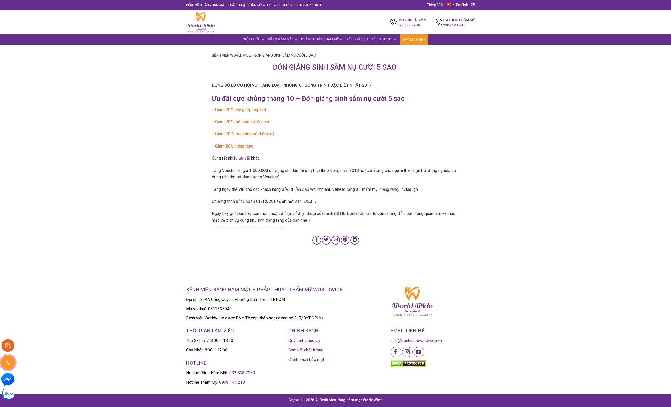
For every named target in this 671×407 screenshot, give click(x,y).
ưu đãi (244, 158)
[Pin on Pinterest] (345, 240)
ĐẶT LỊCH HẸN (414, 39)
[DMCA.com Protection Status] (408, 363)
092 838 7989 (408, 25)
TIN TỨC (386, 39)
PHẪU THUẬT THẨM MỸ (320, 39)
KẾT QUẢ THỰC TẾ (361, 39)
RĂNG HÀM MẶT (281, 39)
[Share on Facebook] (316, 240)
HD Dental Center (356, 213)
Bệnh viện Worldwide (231, 55)
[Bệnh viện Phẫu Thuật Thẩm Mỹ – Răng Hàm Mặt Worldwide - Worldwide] (210, 22)
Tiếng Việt (435, 5)
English (462, 5)
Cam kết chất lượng (305, 350)
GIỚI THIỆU (252, 39)
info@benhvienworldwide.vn (416, 340)
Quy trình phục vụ (304, 340)
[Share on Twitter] (326, 240)
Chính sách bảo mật (306, 359)
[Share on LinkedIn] (354, 240)
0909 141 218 (454, 25)
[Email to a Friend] (335, 240)
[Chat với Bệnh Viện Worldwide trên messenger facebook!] (7, 379)
